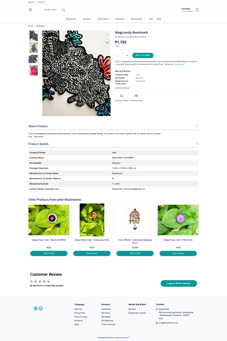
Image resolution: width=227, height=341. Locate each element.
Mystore (125, 338)
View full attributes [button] (122, 88)
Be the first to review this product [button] (130, 37)
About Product (38, 126)
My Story (132, 309)
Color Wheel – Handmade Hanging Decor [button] (135, 241)
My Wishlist (106, 317)
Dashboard (106, 309)
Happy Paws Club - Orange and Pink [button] (92, 240)
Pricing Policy (79, 313)
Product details (38, 144)
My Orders (106, 313)
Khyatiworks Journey (137, 313)
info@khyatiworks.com (168, 323)
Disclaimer (78, 321)
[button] (30, 10)
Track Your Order (109, 324)
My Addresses (107, 321)
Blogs (76, 324)
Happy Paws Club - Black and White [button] (49, 240)
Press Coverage (80, 317)
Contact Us (41, 2)
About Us (31, 2)
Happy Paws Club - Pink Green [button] (178, 240)
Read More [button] (179, 64)
